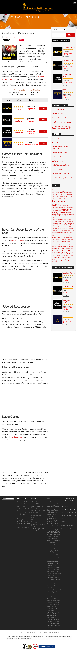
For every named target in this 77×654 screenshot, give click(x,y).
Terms (57, 632)
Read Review (19, 109)
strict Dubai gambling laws (62, 232)
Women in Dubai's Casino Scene (65, 246)
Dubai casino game (67, 212)
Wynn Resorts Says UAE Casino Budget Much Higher (53, 606)
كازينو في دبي (60, 255)
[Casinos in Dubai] (38, 11)
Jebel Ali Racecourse (68, 216)
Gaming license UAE (69, 214)
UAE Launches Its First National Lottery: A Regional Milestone (62, 241)
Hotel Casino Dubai (57, 216)
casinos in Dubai (17, 240)
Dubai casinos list (58, 109)
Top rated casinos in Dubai (63, 236)
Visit (43, 108)
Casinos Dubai (52, 516)
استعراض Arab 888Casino (53, 609)
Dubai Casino (17, 437)
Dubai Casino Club (57, 212)
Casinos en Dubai (61, 198)
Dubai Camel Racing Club (53, 530)
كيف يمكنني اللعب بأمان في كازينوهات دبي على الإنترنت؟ (61, 127)
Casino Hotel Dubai (52, 508)
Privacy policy (57, 169)
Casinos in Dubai (10, 37)
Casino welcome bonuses (59, 207)
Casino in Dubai (57, 114)
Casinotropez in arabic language (60, 147)
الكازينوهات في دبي (53, 613)
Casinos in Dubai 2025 (60, 118)
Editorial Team (57, 161)
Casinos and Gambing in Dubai (60, 196)
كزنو (55, 255)
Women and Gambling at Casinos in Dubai (53, 596)
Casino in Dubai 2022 (67, 194)
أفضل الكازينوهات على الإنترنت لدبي (62, 178)
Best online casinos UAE (58, 189)
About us (55, 138)
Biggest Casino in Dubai (53, 503)
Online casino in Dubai (52, 561)
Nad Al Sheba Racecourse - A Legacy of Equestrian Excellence (53, 557)
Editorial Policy (57, 157)
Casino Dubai (62, 192)
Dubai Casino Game (23, 527)
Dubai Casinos (57, 214)
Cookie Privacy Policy (59, 153)
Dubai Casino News (67, 525)
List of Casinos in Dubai (60, 165)
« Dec (63, 521)
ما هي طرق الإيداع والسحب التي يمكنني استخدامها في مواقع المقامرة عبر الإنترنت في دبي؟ (62, 260)
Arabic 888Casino (58, 142)
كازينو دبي (66, 255)
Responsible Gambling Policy (62, 173)
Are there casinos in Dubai (61, 122)
